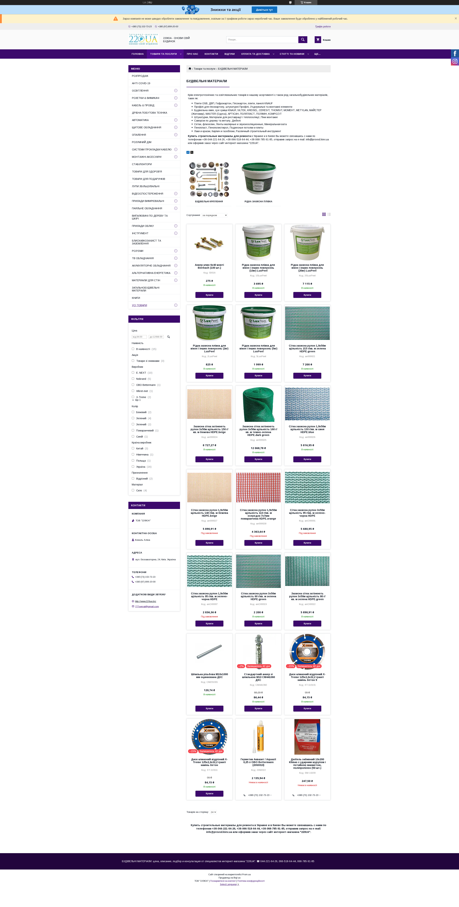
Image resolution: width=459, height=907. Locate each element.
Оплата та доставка (255, 54)
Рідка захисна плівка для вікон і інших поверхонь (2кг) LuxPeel (209, 348)
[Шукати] (302, 39)
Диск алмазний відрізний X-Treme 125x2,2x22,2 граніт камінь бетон (209, 762)
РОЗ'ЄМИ (137, 250)
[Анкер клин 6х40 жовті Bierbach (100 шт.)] (209, 242)
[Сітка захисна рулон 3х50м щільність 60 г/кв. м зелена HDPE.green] (258, 571)
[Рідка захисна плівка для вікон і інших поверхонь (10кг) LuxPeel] (258, 242)
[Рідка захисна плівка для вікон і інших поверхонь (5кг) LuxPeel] (258, 323)
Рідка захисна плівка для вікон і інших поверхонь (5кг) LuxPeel (258, 348)
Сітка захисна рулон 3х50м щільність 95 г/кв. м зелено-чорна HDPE (307, 513)
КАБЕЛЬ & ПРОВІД (143, 105)
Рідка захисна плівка (258, 201)
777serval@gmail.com (147, 606)
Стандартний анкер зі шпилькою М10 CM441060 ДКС (258, 677)
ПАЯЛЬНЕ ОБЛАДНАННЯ (147, 208)
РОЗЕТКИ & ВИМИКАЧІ (145, 98)
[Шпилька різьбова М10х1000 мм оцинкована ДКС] (209, 652)
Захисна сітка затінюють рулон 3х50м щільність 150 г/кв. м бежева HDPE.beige (209, 429)
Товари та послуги (163, 54)
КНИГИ (136, 297)
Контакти (211, 54)
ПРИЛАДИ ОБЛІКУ (143, 226)
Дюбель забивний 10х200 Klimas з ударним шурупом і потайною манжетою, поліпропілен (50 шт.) (307, 763)
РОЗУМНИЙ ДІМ (141, 142)
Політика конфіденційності (251, 881)
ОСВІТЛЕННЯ (140, 90)
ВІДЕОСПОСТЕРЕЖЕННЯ (147, 193)
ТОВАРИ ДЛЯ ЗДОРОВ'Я (147, 171)
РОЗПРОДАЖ (140, 75)
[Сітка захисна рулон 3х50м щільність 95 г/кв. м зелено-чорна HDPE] (307, 487)
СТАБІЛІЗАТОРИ (142, 164)
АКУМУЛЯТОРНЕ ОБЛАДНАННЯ (151, 265)
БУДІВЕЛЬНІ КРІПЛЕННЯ (209, 201)
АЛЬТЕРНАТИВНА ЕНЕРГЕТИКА (151, 273)
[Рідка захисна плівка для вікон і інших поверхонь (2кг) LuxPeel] (209, 323)
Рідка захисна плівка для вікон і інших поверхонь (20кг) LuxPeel (307, 267)
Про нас (192, 54)
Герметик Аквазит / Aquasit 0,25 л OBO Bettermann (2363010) (258, 762)
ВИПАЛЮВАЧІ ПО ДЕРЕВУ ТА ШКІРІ (150, 217)
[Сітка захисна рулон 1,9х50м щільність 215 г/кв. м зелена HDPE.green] (307, 323)
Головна (138, 54)
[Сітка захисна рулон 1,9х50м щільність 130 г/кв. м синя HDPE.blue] (307, 404)
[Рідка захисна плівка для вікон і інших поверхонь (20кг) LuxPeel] (307, 242)
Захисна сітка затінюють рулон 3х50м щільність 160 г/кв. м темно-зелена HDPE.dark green (258, 430)
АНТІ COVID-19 (141, 83)
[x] (191, 152)
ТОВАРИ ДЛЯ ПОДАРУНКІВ (148, 178)
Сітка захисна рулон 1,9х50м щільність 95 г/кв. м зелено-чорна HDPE (209, 596)
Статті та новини (292, 54)
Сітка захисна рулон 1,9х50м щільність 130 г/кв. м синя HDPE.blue (307, 429)
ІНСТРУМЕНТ (140, 233)
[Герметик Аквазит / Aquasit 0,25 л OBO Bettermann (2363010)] (258, 737)
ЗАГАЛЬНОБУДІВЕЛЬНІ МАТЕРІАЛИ (145, 289)
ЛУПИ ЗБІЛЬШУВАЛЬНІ (145, 186)
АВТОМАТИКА (140, 120)
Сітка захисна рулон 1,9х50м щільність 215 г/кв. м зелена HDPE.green (307, 348)
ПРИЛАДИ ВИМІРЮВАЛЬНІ (148, 201)
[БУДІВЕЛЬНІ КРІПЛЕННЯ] (208, 179)
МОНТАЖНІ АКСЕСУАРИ (146, 156)
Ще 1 (138, 400)
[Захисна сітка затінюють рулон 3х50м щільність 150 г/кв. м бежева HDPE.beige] (209, 404)
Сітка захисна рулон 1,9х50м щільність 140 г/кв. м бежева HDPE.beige (209, 513)
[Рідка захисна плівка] (258, 179)
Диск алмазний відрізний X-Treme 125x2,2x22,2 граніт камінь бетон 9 (307, 677)
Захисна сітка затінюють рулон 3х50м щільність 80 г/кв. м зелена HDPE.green (307, 596)
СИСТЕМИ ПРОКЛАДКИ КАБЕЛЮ (152, 149)
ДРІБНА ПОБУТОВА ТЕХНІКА (149, 112)
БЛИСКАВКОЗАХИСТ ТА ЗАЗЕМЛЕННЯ (146, 242)
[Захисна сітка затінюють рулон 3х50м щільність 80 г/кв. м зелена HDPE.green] (307, 571)
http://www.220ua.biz (145, 601)
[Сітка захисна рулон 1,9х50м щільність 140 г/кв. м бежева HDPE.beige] (209, 487)
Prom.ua (246, 874)
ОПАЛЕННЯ (139, 134)
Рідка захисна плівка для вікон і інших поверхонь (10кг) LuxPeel (258, 267)
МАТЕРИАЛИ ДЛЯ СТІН (146, 280)
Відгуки (229, 54)
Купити (209, 295)
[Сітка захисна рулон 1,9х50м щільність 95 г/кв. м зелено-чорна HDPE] (209, 571)
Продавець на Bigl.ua (229, 877)
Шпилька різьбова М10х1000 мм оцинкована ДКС (209, 676)
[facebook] (188, 152)
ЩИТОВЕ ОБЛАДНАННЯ (146, 127)
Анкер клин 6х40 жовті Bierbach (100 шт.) (209, 266)
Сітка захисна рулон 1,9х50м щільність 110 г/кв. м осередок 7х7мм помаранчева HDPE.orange (258, 514)
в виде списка (329, 215)
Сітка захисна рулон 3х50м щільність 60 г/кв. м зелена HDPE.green (258, 596)
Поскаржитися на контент (223, 881)
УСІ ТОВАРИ (139, 305)
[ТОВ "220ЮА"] (143, 44)
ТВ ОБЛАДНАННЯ (143, 258)
